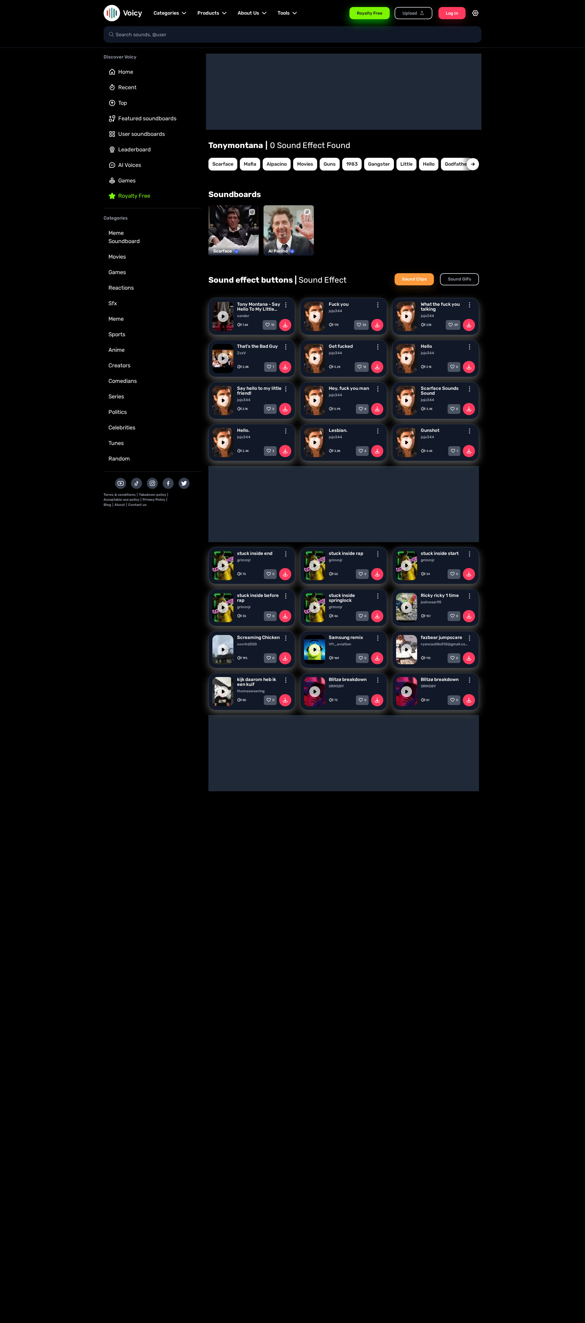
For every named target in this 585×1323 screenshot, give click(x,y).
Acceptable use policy (121, 500)
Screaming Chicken (258, 637)
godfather (457, 164)
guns (330, 164)
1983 (352, 164)
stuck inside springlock (342, 598)
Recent (127, 87)
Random (119, 458)
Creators (119, 365)
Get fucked (341, 346)
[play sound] (223, 316)
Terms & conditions (120, 495)
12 (364, 367)
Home (125, 72)
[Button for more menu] (286, 305)
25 (364, 325)
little (406, 164)
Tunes (116, 443)
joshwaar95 (431, 602)
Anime (116, 350)
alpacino (277, 164)
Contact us (137, 505)
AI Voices (129, 165)
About (120, 505)
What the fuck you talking (440, 307)
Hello (426, 346)
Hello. (243, 430)
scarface (222, 164)
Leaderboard (134, 149)
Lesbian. (338, 430)
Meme (116, 319)
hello (428, 164)
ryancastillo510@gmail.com (444, 644)
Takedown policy (152, 495)
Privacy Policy (154, 500)
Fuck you (339, 304)
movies (305, 164)
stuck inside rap (346, 553)
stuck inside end (254, 553)
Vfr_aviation (340, 644)
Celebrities (121, 427)
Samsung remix (346, 637)
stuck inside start (440, 553)
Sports (116, 334)
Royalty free (134, 195)
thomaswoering (250, 691)
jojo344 (335, 311)
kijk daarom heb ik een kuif (256, 682)
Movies (117, 256)
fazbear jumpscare (441, 637)
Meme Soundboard (124, 237)
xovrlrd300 (247, 644)
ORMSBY (336, 686)
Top (122, 103)
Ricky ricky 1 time (440, 595)
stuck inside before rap (258, 598)
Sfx (112, 303)
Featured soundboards (147, 118)
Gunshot (430, 430)
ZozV (241, 353)
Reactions (121, 287)
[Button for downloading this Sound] (285, 325)
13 (272, 325)
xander (243, 316)
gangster (379, 164)
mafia (250, 164)
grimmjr (244, 560)
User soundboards (141, 134)
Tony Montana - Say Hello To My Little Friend (258, 307)
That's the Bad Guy (257, 346)
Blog (107, 505)
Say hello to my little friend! (259, 391)
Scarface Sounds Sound (440, 391)
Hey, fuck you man (349, 388)
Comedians (122, 381)
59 (456, 325)
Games (127, 180)
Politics (117, 412)
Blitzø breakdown (348, 679)
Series (116, 396)
